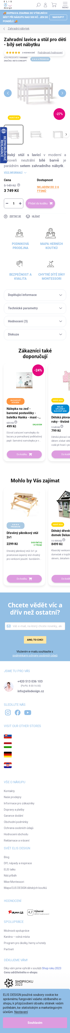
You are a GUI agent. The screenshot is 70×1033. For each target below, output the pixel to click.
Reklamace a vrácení (16, 840)
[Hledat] (38, 5)
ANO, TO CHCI (35, 639)
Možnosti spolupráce (16, 930)
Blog (6, 857)
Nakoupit (58, 17)
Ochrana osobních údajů (18, 828)
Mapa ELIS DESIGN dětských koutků (25, 887)
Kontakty (9, 791)
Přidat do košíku (38, 203)
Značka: (15, 61)
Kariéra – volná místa (17, 936)
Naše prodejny (12, 797)
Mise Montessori (14, 881)
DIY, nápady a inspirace (18, 863)
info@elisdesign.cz (31, 691)
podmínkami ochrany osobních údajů (35, 655)
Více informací (13, 172)
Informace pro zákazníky (19, 803)
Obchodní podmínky (16, 822)
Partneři (9, 949)
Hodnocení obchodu (16, 834)
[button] (24, 432)
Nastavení (21, 1012)
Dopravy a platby (14, 809)
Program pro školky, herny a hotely (25, 943)
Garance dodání (13, 815)
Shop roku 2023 (51, 968)
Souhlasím (35, 1023)
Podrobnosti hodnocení (50, 52)
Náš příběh (10, 875)
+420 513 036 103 (30, 681)
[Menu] (65, 5)
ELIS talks (10, 869)
